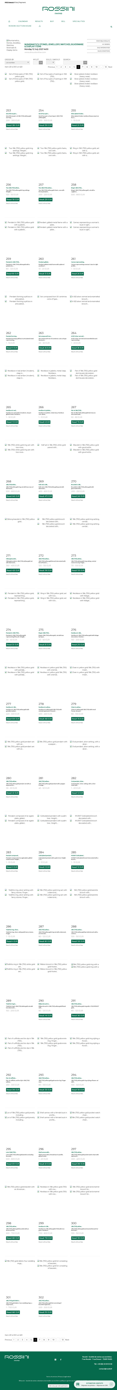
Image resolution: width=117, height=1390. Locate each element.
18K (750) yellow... (76, 930)
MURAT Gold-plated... (77, 855)
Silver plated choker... (77, 113)
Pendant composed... (12, 855)
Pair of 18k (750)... (76, 410)
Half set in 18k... (43, 484)
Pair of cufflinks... (11, 1078)
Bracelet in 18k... (76, 484)
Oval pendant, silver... (77, 781)
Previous (51, 67)
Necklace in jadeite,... (45, 410)
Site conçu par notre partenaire (58, 1386)
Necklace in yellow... (45, 707)
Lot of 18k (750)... (11, 1152)
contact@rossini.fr (105, 1369)
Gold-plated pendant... (45, 855)
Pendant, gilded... (44, 262)
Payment (22, 2)
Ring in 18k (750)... (44, 633)
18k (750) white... (11, 484)
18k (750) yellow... (44, 559)
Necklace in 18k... (76, 633)
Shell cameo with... (44, 1152)
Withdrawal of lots (11, 2)
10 (96, 67)
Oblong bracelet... (11, 559)
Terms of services (51, 1376)
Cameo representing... (78, 262)
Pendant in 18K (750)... (13, 262)
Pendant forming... (11, 336)
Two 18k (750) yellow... (13, 188)
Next (110, 67)
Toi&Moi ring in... (11, 1004)
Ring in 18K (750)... (76, 188)
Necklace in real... (11, 410)
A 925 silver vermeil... (77, 336)
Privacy (60, 1376)
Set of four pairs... (44, 113)
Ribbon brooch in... (44, 1004)
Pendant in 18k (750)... (13, 633)
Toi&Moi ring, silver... (12, 930)
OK (41, 63)
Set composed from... (45, 336)
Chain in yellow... (76, 707)
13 (106, 67)
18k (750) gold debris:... (13, 1300)
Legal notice (67, 1376)
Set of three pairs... (11, 113)
